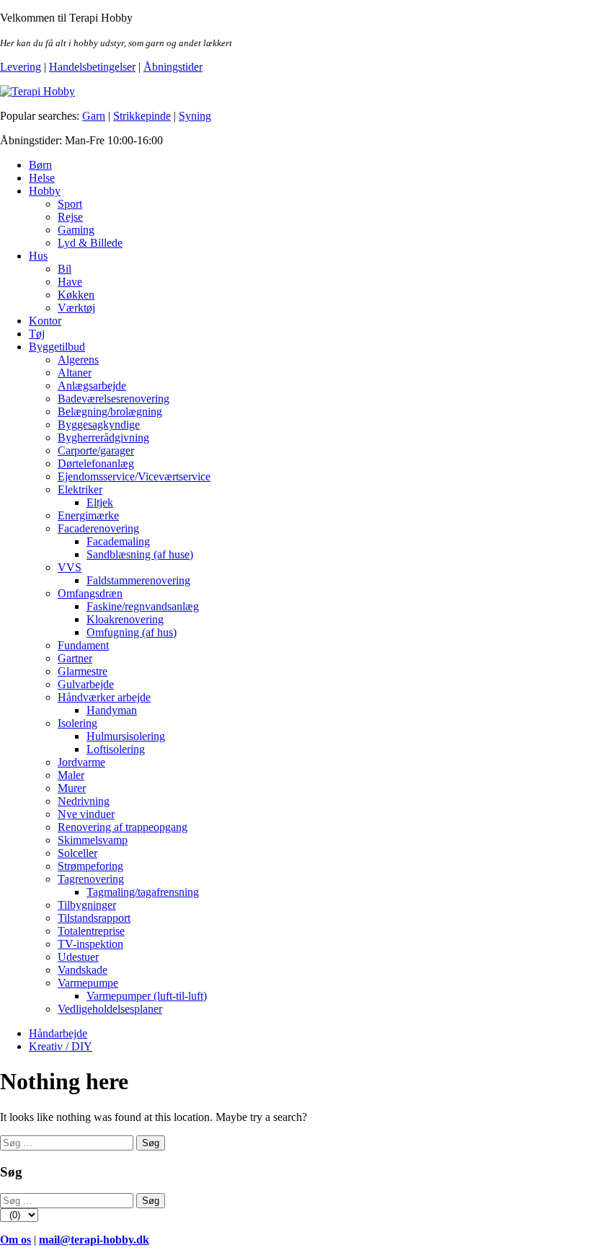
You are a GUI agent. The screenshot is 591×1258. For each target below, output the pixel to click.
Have (70, 282)
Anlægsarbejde (92, 385)
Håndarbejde (58, 1033)
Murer (72, 788)
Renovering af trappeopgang (122, 827)
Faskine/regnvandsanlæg (142, 606)
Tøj (37, 333)
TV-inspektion (90, 944)
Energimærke (88, 515)
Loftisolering (115, 749)
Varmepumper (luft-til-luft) (146, 996)
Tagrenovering (91, 879)
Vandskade (82, 970)
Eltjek (99, 502)
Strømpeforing (90, 866)
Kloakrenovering (125, 619)
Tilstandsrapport (94, 918)
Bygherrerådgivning (103, 437)
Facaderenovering (98, 528)
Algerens (78, 359)
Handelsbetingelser (92, 67)
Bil (64, 269)
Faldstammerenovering (138, 580)
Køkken (76, 295)
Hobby (45, 191)
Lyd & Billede (90, 243)
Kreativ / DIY (60, 1046)
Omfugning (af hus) (131, 632)
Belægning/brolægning (110, 411)
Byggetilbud (57, 346)
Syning (195, 116)
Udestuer (78, 957)
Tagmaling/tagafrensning (142, 892)
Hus (38, 256)
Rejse (70, 217)
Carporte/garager (96, 450)
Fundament (83, 645)
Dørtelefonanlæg (96, 463)
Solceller (77, 853)
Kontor (45, 320)
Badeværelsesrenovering (113, 398)
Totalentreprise (91, 931)
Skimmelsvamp (93, 840)
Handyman (111, 710)
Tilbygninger (87, 905)
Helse (42, 178)
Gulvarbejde (86, 684)
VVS (69, 567)
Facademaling (118, 541)
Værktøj (76, 308)
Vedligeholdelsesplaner (110, 1009)
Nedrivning (84, 801)
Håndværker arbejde (104, 697)
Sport (70, 204)
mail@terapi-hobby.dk (94, 1239)
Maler (71, 775)
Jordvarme (81, 762)
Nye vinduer (86, 814)
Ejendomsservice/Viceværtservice (134, 476)
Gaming (76, 230)
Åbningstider (173, 67)
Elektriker (80, 489)
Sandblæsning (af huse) (139, 554)
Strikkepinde (142, 116)
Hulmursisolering (125, 736)
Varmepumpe (88, 983)
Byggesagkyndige (99, 424)
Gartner (75, 658)
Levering (20, 67)
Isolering (77, 723)
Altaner (75, 372)
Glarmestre (82, 671)
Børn (40, 165)
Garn (93, 116)
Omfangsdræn (90, 593)
